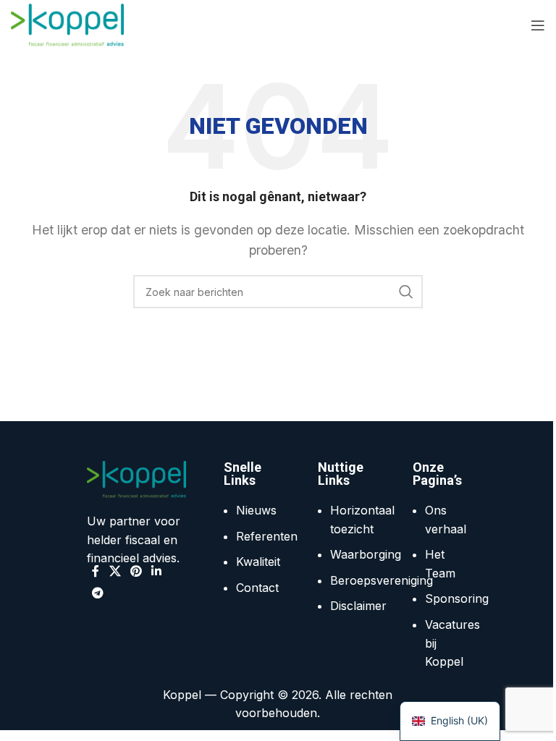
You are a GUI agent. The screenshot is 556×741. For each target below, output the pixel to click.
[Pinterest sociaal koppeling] (135, 571)
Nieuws (256, 510)
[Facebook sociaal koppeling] (95, 571)
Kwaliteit (258, 561)
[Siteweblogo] (67, 24)
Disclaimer (358, 605)
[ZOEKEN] (406, 291)
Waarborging (365, 554)
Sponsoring (457, 598)
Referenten (267, 536)
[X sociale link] (114, 571)
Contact (257, 587)
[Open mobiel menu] (537, 25)
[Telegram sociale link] (97, 593)
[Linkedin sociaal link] (157, 571)
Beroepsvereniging (381, 580)
